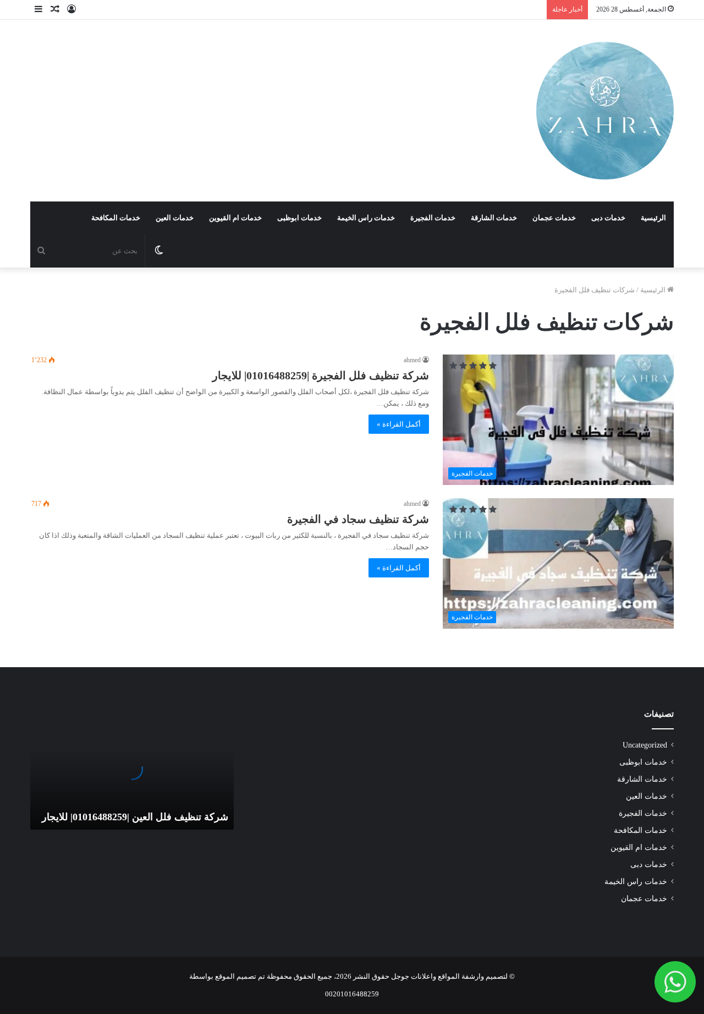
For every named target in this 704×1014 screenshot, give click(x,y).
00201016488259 (352, 994)
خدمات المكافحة (115, 218)
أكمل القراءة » (399, 424)
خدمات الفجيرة (432, 218)
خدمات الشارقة (494, 218)
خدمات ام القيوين (235, 218)
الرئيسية (653, 218)
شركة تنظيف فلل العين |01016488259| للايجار (135, 816)
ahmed (412, 360)
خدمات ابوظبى (299, 218)
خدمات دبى (608, 218)
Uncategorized (645, 745)
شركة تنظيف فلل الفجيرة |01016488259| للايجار (320, 375)
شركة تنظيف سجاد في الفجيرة (358, 519)
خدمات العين (175, 218)
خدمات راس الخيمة (366, 218)
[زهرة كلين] (605, 110)
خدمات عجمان (554, 218)
